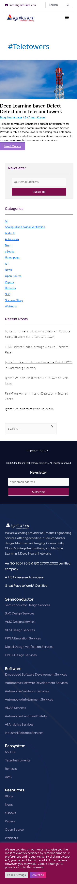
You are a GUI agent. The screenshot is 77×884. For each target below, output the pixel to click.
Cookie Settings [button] (16, 875)
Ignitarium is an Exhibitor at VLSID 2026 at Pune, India (36, 380)
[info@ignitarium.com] (6, 5)
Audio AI (10, 233)
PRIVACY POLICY (37, 450)
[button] (59, 5)
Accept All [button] (38, 875)
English (53, 4)
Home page (14, 117)
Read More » (12, 145)
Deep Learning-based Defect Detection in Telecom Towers (31, 108)
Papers (9, 282)
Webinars (11, 306)
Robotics (10, 288)
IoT (7, 263)
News (8, 269)
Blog (3, 117)
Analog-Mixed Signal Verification (25, 227)
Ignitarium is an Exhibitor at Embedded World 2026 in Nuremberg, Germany (38, 365)
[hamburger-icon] (66, 17)
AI (6, 221)
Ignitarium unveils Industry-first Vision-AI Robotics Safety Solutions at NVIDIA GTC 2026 (37, 334)
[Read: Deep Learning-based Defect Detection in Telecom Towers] (38, 79)
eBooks (9, 251)
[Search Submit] (52, 426)
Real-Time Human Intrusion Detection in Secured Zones (36, 396)
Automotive (12, 239)
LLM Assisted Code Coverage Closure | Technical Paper (37, 349)
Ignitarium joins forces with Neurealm (29, 409)
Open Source (13, 276)
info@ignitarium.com (23, 5)
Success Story (14, 300)
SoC (7, 294)
